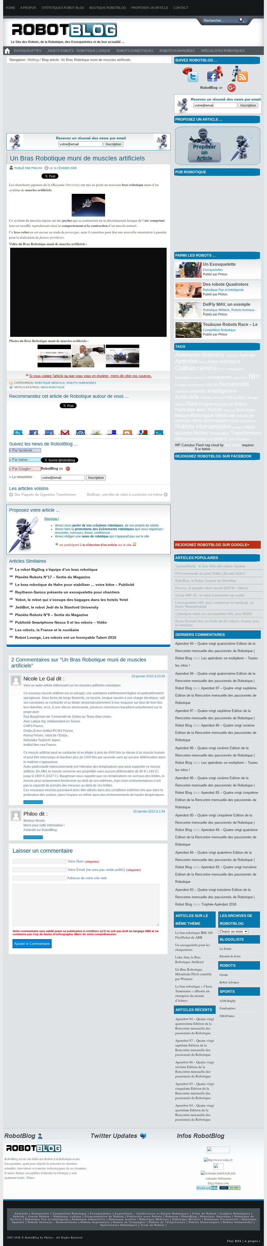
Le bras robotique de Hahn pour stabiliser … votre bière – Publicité (74, 584)
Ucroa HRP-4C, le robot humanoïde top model (209, 595)
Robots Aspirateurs (242, 421)
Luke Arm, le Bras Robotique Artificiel (189, 959)
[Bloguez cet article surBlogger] (127, 431)
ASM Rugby (228, 1001)
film (254, 376)
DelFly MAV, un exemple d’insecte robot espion (226, 306)
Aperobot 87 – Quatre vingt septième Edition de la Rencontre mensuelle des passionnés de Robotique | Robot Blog (214, 718)
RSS (239, 73)
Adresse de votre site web (87, 878)
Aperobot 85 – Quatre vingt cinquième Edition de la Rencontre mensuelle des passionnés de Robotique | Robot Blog (214, 822)
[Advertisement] (49, 97)
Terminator (219, 433)
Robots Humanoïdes (177, 51)
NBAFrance (227, 1016)
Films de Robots (204, 1213)
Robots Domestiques (135, 51)
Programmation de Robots (223, 404)
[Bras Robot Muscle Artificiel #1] (88, 215)
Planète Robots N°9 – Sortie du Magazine (51, 615)
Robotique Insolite (122, 1219)
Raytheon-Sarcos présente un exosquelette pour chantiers (67, 592)
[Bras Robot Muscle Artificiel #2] (54, 366)
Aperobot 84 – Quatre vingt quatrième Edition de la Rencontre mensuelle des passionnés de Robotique (216, 837)
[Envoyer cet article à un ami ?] (80, 431)
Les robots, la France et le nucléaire (47, 630)
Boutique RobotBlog (107, 8)
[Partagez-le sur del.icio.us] (112, 431)
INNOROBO (198, 391)
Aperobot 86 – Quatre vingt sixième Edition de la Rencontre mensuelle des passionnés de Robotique (215, 732)
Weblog (33, 60)
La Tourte (225, 948)
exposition (240, 378)
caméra (207, 368)
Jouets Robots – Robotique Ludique (78, 51)
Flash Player (184, 449)
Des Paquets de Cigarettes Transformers (45, 495)
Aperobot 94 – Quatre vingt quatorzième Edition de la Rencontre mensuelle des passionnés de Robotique (194, 1025)
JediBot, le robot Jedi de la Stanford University (57, 607)
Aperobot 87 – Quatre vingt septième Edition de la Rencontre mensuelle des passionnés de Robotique (216, 695)
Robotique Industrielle (89, 1219)
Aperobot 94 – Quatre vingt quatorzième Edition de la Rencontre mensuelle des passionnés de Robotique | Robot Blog (215, 651)
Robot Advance (229, 982)
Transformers (246, 433)
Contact (180, 8)
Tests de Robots (153, 1225)
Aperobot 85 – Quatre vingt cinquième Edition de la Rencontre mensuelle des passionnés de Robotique (216, 800)
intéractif (218, 397)
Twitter (190, 73)
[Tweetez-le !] (18, 431)
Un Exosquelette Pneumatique (219, 266)
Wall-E (221, 439)
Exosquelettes (27, 51)
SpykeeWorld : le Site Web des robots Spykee (210, 566)
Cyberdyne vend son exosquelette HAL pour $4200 (213, 614)
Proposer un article (149, 8)
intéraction (234, 397)
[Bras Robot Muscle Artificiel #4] (122, 366)
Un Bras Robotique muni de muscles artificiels (77, 158)
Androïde (231, 355)
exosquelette (219, 377)
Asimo (203, 362)
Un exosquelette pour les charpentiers (192, 947)
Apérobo (247, 355)
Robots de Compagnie (129, 1222)
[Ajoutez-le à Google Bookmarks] (143, 431)
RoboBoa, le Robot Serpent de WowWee (205, 581)
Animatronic (40, 1213)
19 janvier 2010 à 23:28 (148, 676)
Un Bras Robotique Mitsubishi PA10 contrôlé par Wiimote (193, 974)
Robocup (229, 410)
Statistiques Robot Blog (62, 8)
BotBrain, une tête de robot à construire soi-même (124, 495)
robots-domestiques (209, 420)
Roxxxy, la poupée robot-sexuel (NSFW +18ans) (211, 588)
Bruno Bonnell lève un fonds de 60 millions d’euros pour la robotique (217, 623)
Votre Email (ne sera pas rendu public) (104, 870)
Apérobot (186, 361)
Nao (192, 403)
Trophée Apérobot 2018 (218, 904)
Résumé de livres (230, 956)
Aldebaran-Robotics (199, 355)
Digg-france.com (218, 1183)
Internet (206, 398)
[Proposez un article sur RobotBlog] (217, 166)
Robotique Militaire (216, 310)
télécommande (190, 439)
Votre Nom (83, 861)
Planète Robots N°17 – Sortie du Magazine (52, 577)
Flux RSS (234, 1241)
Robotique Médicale (50, 382)
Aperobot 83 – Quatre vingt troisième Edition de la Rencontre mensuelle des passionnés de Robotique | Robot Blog (214, 897)
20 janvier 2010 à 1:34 (149, 811)
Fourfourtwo (227, 1008)
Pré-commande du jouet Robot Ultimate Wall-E (210, 573)
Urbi (210, 439)
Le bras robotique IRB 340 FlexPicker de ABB (194, 935)
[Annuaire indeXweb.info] (218, 1173)
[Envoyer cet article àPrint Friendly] (96, 431)
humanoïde (234, 384)
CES (221, 369)
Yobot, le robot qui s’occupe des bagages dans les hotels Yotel (71, 600)
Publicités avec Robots (198, 409)
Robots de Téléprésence (167, 1222)
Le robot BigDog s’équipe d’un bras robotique (56, 569)
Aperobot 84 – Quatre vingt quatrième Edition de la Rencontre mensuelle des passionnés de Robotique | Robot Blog (214, 860)
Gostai (224, 974)
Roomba (237, 427)
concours (199, 378)
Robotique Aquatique (215, 1216)
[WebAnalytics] (218, 1168)
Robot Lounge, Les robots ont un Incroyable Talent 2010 (65, 637)
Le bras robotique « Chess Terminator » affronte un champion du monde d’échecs (193, 993)
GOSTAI (211, 385)
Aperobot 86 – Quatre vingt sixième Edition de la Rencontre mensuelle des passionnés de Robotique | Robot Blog (214, 755)
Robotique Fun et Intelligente (223, 290)
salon (249, 427)
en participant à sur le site (95, 545)
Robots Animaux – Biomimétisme (52, 1222)
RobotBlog (189, 1216)
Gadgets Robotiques (189, 385)
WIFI (231, 439)
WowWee (243, 439)
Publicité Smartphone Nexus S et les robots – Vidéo (61, 622)
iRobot (180, 404)
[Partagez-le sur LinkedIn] (159, 431)
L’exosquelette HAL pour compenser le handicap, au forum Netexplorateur (214, 605)
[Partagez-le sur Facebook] (33, 431)
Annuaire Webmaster (218, 1178)
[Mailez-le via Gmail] (65, 431)
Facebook (215, 73)
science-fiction (191, 433)
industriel (182, 391)
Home (10, 8)
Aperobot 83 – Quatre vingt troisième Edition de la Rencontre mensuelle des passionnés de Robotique (216, 874)
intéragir (252, 398)
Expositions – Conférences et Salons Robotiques (152, 1213)
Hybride (19, 1216)
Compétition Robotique (219, 330)
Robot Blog (68, 30)
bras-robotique (53, 387)
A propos (28, 8)
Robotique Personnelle (221, 1219)
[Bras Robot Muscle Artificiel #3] (89, 366)
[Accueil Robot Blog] (7, 54)
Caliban (185, 368)
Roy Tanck (233, 445)
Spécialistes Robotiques (223, 51)
